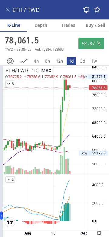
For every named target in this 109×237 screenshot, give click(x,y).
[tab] (13, 25)
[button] (7, 9)
